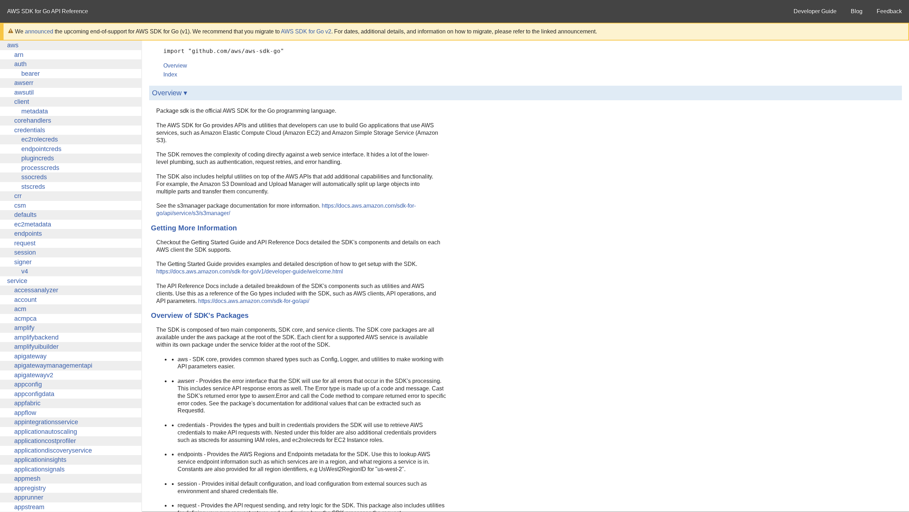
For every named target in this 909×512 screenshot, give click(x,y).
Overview (175, 66)
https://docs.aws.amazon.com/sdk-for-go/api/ (253, 301)
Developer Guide (815, 11)
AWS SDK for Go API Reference (47, 11)
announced (39, 31)
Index (170, 74)
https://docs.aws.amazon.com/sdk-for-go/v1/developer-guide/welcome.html (249, 271)
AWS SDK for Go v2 (306, 31)
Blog (856, 11)
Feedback (889, 11)
